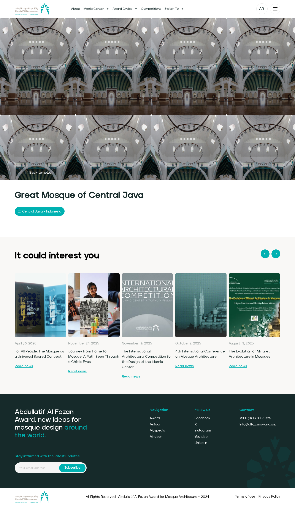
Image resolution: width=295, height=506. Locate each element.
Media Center (94, 8)
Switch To (172, 8)
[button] (40, 211)
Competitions (151, 8)
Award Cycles (122, 8)
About (75, 8)
